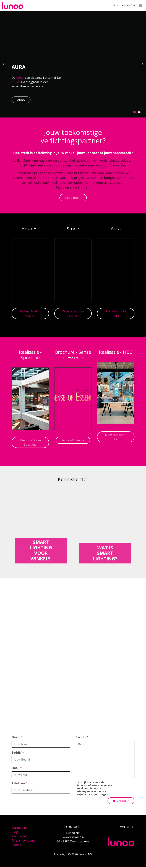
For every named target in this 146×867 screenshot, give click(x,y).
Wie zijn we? (20, 836)
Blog (15, 832)
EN (128, 5)
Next (142, 64)
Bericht (82, 737)
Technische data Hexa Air (30, 313)
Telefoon (19, 783)
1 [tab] (134, 112)
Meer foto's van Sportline (30, 442)
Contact (17, 845)
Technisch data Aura (116, 313)
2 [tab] (139, 112)
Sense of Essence (72, 440)
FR (123, 5)
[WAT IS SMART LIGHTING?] (105, 525)
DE (133, 5)
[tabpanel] (73, 64)
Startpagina (19, 828)
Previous (3, 64)
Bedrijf (18, 752)
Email (17, 768)
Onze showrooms (23, 840)
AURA (20, 78)
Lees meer (73, 197)
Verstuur (122, 801)
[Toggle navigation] (140, 5)
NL (118, 5)
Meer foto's (73, 665)
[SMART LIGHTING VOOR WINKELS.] (41, 525)
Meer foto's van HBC (115, 437)
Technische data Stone (73, 313)
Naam (17, 737)
